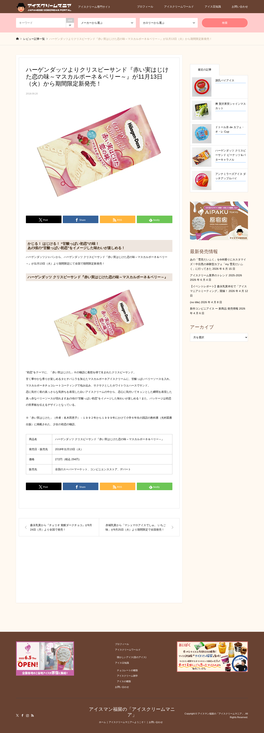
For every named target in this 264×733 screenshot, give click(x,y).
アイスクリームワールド (179, 6)
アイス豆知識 (213, 6)
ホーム (102, 722)
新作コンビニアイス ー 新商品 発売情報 (214, 308)
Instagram (27, 715)
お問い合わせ (240, 6)
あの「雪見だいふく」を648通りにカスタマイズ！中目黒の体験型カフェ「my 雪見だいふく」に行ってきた (218, 264)
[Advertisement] (99, 573)
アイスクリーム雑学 (127, 675)
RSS (32, 715)
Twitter (17, 715)
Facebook (22, 715)
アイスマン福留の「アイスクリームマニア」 (132, 712)
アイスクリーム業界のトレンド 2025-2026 (216, 275)
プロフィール (145, 6)
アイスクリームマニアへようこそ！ (127, 722)
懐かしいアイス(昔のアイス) (131, 657)
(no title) (195, 302)
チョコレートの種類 (127, 670)
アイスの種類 (124, 681)
